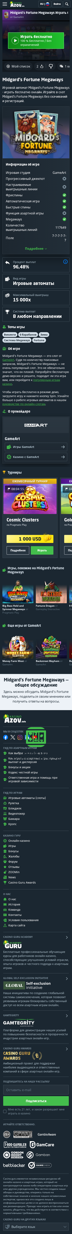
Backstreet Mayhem (49, 662)
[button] (65, 262)
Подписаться (36, 1101)
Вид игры (19, 278)
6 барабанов (28, 334)
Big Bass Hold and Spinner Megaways (15, 609)
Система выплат (24, 311)
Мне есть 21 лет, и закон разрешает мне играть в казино (36, 1111)
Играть (42, 550)
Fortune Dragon (48, 607)
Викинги (10, 334)
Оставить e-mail (15, 1087)
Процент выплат (24, 262)
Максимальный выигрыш (31, 295)
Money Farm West (14, 662)
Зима (44, 334)
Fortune (39, 340)
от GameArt (17, 17)
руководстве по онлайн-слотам (23, 404)
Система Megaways (17, 340)
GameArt (8, 360)
